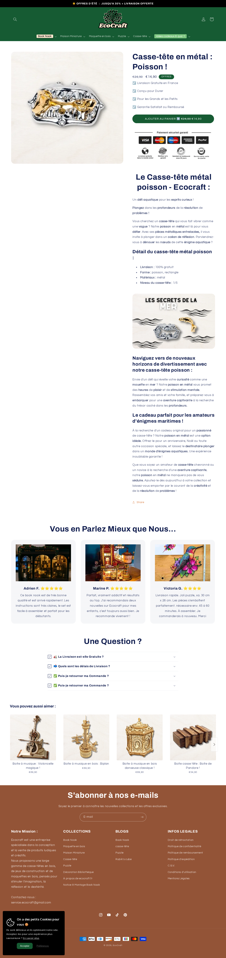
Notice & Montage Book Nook (81, 885)
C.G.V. (171, 865)
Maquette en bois (74, 846)
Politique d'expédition (181, 859)
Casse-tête (70, 859)
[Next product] (214, 744)
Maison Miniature (74, 852)
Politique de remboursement (185, 852)
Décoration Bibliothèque (78, 872)
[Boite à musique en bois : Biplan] (86, 737)
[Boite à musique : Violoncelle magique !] (33, 737)
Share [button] (140, 502)
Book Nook (70, 840)
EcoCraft (117, 945)
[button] (15, 19)
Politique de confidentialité (184, 846)
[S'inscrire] (142, 817)
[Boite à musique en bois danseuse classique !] (140, 737)
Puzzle (67, 865)
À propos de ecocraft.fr (78, 878)
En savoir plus (31, 938)
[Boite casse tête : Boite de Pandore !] (193, 737)
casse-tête (122, 846)
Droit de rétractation (181, 840)
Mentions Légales (179, 878)
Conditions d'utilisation (182, 872)
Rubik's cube (123, 859)
